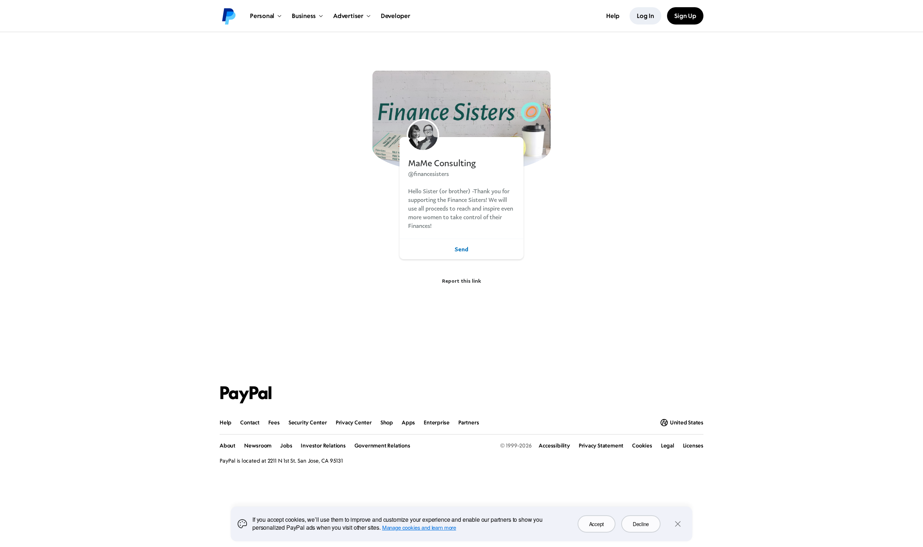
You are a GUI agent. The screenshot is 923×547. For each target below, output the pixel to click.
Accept (596, 524)
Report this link (461, 281)
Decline (641, 524)
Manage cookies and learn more (419, 527)
